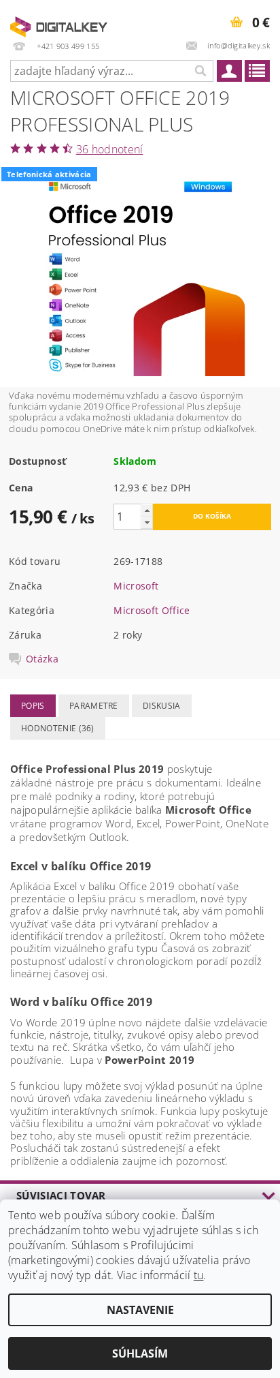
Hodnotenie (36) (57, 728)
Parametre (93, 705)
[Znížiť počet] (147, 522)
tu (199, 1275)
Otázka (42, 659)
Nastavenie (140, 1309)
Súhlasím (140, 1353)
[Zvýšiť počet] (147, 510)
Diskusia (162, 705)
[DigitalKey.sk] (58, 17)
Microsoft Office (151, 610)
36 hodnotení (109, 149)
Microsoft (135, 585)
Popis (33, 705)
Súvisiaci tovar (61, 1195)
